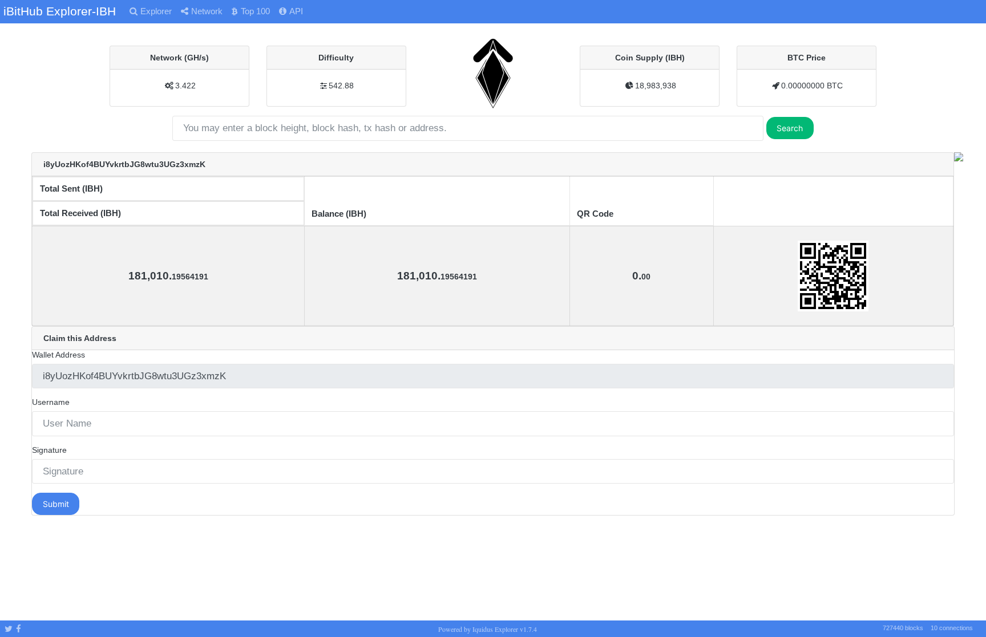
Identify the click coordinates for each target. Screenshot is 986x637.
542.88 (341, 85)
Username (51, 402)
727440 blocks (903, 627)
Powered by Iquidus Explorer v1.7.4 (487, 629)
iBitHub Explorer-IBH (59, 11)
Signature (49, 450)
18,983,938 (655, 85)
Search (790, 128)
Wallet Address (58, 354)
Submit (56, 504)
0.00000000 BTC (812, 85)
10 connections (952, 627)
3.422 (185, 85)
